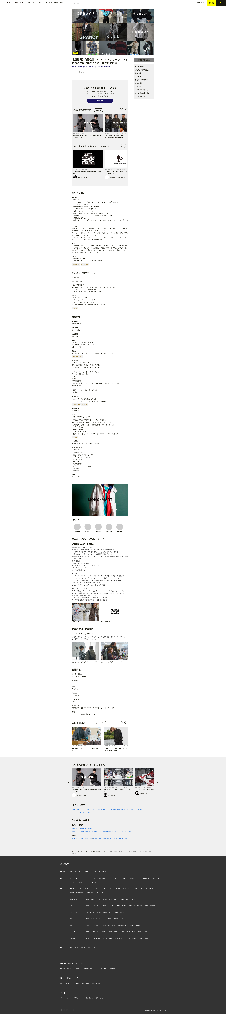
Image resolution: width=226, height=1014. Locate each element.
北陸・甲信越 (73, 912)
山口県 (122, 932)
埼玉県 (104, 905)
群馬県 (99, 905)
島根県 (93, 932)
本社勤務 (132, 809)
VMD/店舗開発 (147, 878)
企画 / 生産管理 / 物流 (86, 838)
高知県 (145, 932)
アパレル (103, 809)
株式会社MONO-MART (85, 72)
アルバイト (85, 871)
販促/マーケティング (135, 878)
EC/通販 (118, 888)
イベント (83, 947)
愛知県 (109, 918)
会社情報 (138, 86)
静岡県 (93, 918)
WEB (111, 809)
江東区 (78, 838)
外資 (97, 892)
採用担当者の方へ (113, 968)
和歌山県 (138, 925)
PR (101, 888)
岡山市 (103, 932)
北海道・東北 (73, 899)
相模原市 (152, 905)
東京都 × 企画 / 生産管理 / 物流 (79, 828)
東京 (99, 809)
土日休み (126, 809)
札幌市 (92, 899)
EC (107, 809)
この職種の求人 (140, 96)
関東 (71, 905)
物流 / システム (114, 838)
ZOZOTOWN (116, 809)
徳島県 (128, 932)
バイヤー (88, 878)
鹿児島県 (140, 938)
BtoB (101, 892)
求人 (71, 947)
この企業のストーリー (142, 90)
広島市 (115, 932)
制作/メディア (82, 882)
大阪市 (109, 925)
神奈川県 (136, 905)
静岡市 (98, 918)
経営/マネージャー (75, 878)
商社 (81, 888)
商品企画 (84, 812)
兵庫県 (120, 925)
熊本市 (121, 938)
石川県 (105, 912)
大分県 (128, 938)
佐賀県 (105, 938)
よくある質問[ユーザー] (87, 968)
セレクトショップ (109, 888)
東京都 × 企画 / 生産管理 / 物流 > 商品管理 (82, 831)
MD (122, 809)
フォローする (100, 101)
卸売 (136, 888)
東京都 (73, 838)
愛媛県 (139, 932)
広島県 (110, 932)
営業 (154, 878)
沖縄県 (146, 938)
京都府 (93, 925)
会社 (89, 947)
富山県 (99, 912)
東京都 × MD (91, 828)
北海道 (87, 899)
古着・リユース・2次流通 (76, 892)
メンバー (138, 76)
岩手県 (105, 899)
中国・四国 (73, 932)
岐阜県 (87, 918)
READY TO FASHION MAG (67, 983)
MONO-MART (75, 809)
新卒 (71, 871)
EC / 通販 (124, 838)
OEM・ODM (95, 888)
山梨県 (116, 912)
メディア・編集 (89, 892)
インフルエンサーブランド (142, 809)
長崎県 (110, 938)
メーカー (87, 888)
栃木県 (93, 905)
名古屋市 (114, 918)
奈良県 (131, 925)
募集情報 (138, 73)
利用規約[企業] (90, 998)
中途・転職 (77, 871)
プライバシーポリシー (66, 998)
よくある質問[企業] (101, 968)
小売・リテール (74, 888)
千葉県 (118, 905)
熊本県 (116, 938)
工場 (140, 888)
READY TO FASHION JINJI (82, 983)
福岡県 (87, 938)
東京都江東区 (87, 67)
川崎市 (146, 905)
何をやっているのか (141, 80)
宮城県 (110, 899)
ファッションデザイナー (113, 878)
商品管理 (95, 838)
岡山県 (99, 932)
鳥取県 (87, 932)
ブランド (76, 947)
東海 (71, 918)
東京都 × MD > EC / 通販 (125, 831)
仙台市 (115, 899)
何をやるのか (139, 66)
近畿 (71, 925)
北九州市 (92, 938)
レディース (93, 809)
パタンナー (125, 878)
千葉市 (123, 905)
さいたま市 (111, 905)
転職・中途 (77, 67)
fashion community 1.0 (97, 983)
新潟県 (87, 912)
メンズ (87, 809)
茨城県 (87, 905)
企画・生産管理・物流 (99, 878)
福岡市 (98, 938)
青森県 (99, 899)
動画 (94, 947)
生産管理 (82, 809)
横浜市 (142, 905)
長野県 (122, 912)
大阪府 (105, 925)
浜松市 (102, 918)
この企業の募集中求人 (142, 93)
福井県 (110, 912)
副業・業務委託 (103, 871)
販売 (159, 878)
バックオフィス (92, 882)
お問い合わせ (99, 998)
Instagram (74, 812)
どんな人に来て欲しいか (143, 70)
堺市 (113, 925)
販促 (93, 812)
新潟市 (92, 912)
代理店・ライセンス (127, 888)
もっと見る (98, 110)
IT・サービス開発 (148, 888)
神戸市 (124, 925)
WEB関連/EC (73, 882)
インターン (93, 871)
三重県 (122, 918)
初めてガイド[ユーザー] (73, 968)
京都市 (98, 925)
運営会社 (62, 968)
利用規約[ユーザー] (79, 998)
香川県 (133, 932)
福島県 (133, 899)
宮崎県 (134, 938)
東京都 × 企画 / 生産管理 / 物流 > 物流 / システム (106, 831)
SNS (89, 812)
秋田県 (122, 899)
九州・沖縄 (73, 938)
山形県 (128, 899)
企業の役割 (138, 83)
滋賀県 (87, 925)
